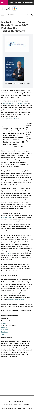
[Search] (23, 15)
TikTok (3, 334)
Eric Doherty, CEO (6, 217)
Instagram (4, 330)
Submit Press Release (10, 405)
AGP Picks (4, 2)
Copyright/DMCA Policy (9, 408)
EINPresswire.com (7, 103)
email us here (5, 323)
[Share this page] (32, 14)
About (9, 401)
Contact (30, 408)
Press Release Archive (19, 401)
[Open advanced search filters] (27, 15)
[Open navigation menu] (2, 14)
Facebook (4, 332)
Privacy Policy (22, 408)
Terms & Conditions (24, 405)
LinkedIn (4, 327)
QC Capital (7, 253)
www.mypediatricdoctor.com (10, 119)
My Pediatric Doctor (21, 103)
